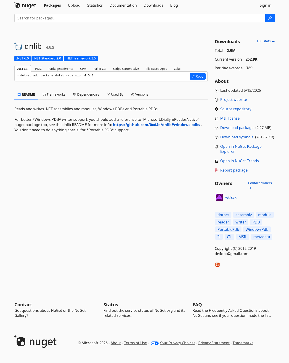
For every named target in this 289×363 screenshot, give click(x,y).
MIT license (230, 118)
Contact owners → (260, 185)
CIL (229, 236)
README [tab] (28, 94)
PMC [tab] (38, 69)
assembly (244, 214)
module (264, 214)
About (116, 342)
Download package (237, 127)
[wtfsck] (219, 197)
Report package (234, 170)
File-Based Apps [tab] (156, 69)
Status (110, 304)
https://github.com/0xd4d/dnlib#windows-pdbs (156, 124)
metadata (261, 236)
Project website (233, 99)
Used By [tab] (116, 94)
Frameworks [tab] (55, 94)
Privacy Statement (214, 342)
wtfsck (231, 197)
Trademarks (243, 342)
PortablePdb (228, 229)
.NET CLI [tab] (22, 69)
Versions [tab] (141, 94)
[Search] (270, 18)
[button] (198, 76)
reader (223, 222)
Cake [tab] (177, 69)
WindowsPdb (257, 229)
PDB (256, 222)
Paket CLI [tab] (99, 69)
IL (218, 236)
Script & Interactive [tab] (126, 69)
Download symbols (236, 137)
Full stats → (266, 41)
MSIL (243, 236)
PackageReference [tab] (60, 69)
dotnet (223, 214)
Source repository (235, 108)
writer (241, 222)
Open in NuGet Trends (239, 160)
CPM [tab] (83, 69)
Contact (23, 304)
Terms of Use (135, 342)
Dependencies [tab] (87, 94)
